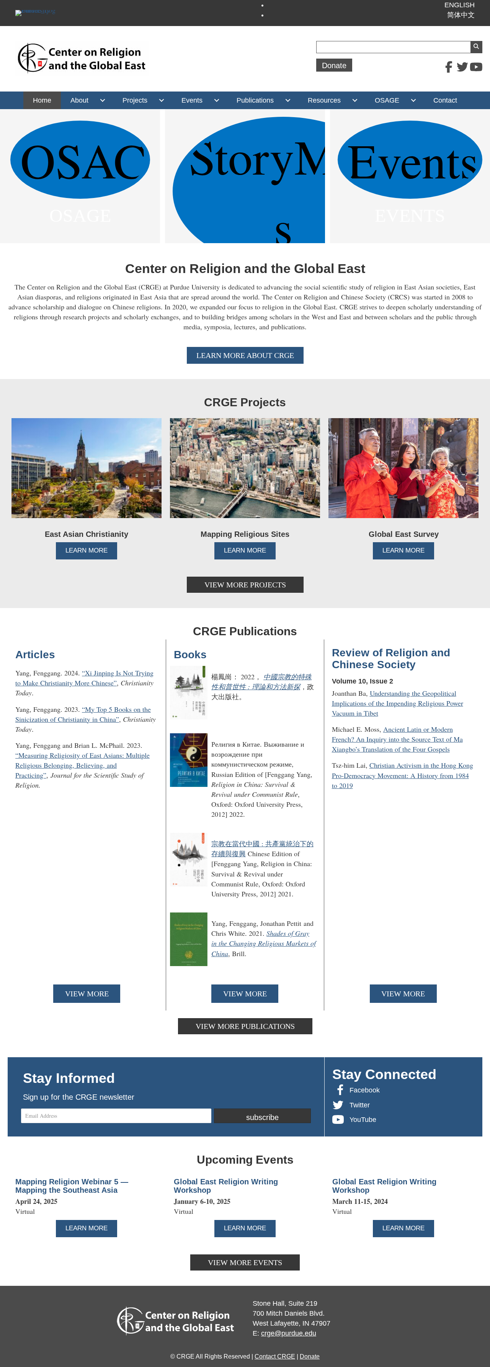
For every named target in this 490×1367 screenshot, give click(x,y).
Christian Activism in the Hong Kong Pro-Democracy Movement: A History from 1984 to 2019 (402, 775)
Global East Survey (404, 534)
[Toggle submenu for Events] (216, 100)
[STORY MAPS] (245, 176)
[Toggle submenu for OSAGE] (413, 100)
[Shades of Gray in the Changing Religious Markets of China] (244, 942)
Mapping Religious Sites (245, 534)
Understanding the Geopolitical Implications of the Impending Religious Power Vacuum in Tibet (397, 703)
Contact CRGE (275, 1356)
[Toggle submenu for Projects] (161, 100)
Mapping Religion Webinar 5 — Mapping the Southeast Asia (71, 1185)
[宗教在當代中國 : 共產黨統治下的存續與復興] (244, 868)
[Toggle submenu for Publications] (287, 100)
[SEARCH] (476, 47)
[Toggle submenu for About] (102, 100)
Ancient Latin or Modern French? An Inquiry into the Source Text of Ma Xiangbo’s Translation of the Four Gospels (397, 739)
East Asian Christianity (86, 534)
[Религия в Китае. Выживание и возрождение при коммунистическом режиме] (244, 779)
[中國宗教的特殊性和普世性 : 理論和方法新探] (244, 695)
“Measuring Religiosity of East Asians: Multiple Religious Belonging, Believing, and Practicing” (82, 765)
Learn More (91, 550)
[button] (449, 67)
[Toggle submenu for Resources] (354, 100)
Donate (310, 1356)
